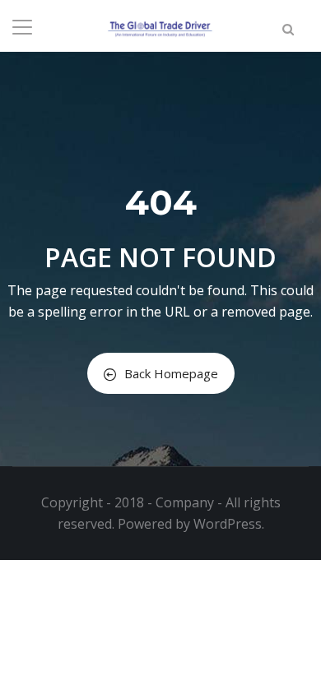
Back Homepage (171, 373)
